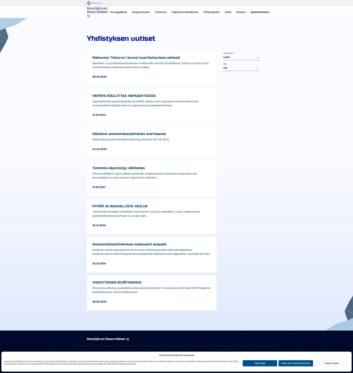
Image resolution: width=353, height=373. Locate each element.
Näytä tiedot (332, 363)
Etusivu (241, 12)
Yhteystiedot (211, 12)
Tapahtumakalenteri (184, 12)
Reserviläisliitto (106, 3)
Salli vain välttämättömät (295, 363)
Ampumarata (141, 12)
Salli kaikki (260, 363)
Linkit (228, 12)
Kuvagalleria (118, 12)
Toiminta (160, 12)
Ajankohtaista (260, 12)
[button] (102, 76)
